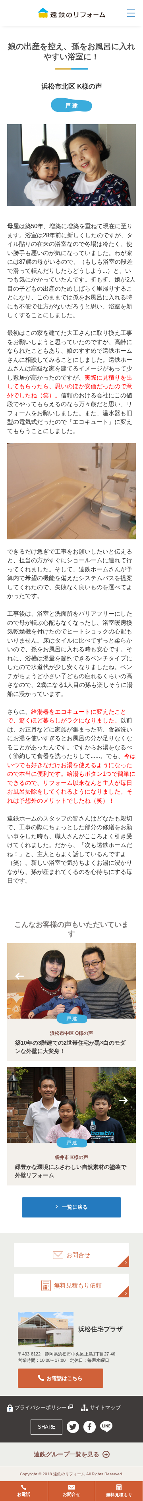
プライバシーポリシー (40, 1407)
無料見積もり (119, 1494)
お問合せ (71, 1494)
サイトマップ (105, 1407)
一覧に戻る (75, 1207)
